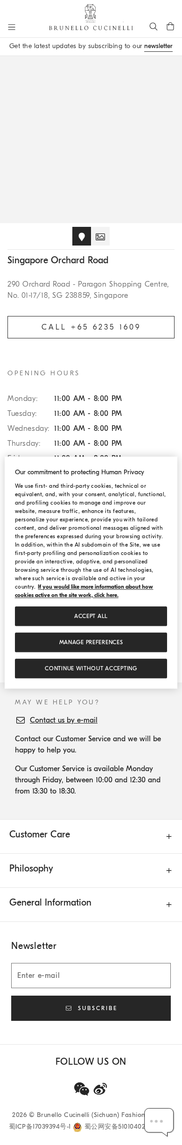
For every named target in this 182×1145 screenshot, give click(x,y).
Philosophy (31, 868)
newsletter (158, 46)
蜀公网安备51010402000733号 (129, 1127)
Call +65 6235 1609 (91, 327)
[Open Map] (81, 236)
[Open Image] (100, 236)
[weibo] (100, 1089)
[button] (159, 1122)
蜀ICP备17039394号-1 (41, 1127)
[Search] (153, 26)
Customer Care (39, 834)
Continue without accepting (91, 668)
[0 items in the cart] (170, 26)
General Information (50, 902)
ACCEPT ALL (91, 616)
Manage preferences (91, 642)
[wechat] (81, 1089)
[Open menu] (11, 27)
